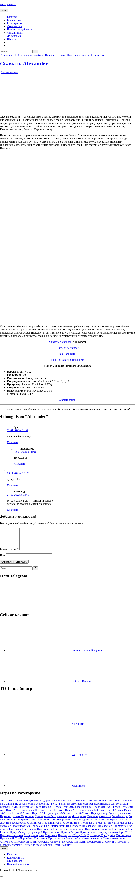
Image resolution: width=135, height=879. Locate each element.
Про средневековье (78, 54)
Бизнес (58, 800)
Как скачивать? (67, 353)
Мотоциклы (79, 816)
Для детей (117, 803)
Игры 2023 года (21, 813)
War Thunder (79, 754)
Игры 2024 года (41, 813)
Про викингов (51, 822)
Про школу (40, 838)
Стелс (69, 841)
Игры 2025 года (61, 813)
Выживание (96, 800)
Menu (4, 10)
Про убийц (80, 835)
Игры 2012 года (71, 806)
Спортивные (57, 841)
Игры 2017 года (35, 809)
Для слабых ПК (16, 35)
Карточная (27, 816)
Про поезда (60, 828)
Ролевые (71, 838)
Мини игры (64, 816)
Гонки (54, 803)
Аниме (9, 800)
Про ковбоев (73, 825)
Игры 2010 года (31, 806)
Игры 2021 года (113, 809)
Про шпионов (56, 838)
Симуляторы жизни (25, 841)
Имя (2, 555)
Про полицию (76, 828)
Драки (18, 806)
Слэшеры (43, 841)
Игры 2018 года (54, 809)
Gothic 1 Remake (81, 681)
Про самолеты (51, 832)
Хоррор (47, 844)
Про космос (105, 825)
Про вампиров (33, 822)
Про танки (51, 835)
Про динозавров (117, 822)
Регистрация (14, 23)
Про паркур (29, 828)
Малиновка (78, 785)
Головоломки (42, 803)
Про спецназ (87, 832)
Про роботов (120, 828)
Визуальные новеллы (76, 800)
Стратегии (97, 54)
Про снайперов (70, 832)
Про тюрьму (65, 835)
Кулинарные (42, 816)
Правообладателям (18, 863)
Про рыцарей (34, 832)
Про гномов (81, 822)
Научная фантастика (99, 816)
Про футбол (108, 835)
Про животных (21, 825)
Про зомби (37, 825)
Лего (53, 816)
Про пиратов (45, 828)
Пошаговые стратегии (100, 841)
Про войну (66, 822)
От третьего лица (27, 819)
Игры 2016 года (15, 809)
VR (2, 800)
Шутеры (12, 38)
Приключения (100, 819)
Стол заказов (14, 26)
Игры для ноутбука (32, 54)
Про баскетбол (15, 822)
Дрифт (89, 803)
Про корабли (89, 825)
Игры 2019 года (74, 809)
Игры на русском (55, 54)
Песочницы (45, 819)
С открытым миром (114, 838)
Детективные (102, 803)
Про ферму (94, 835)
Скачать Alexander (24, 63)
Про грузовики (98, 822)
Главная (12, 16)
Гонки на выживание (72, 803)
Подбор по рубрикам (19, 29)
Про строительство (11, 835)
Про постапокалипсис (98, 828)
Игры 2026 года (80, 813)
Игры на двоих (124, 813)
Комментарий (9, 548)
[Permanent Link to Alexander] (40, 110)
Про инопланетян (54, 825)
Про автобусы (118, 819)
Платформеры (61, 819)
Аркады (18, 800)
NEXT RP (78, 723)
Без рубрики (31, 800)
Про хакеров (123, 835)
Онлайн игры (15, 32)
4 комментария (9, 72)
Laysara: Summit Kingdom (87, 650)
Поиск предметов (81, 819)
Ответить (12, 442)
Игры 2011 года (51, 806)
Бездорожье (46, 800)
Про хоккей (7, 838)
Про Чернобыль (24, 838)
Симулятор (6, 841)
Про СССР (125, 832)
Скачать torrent (67, 399)
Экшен (67, 844)
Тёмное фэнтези (32, 844)
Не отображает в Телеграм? (67, 359)
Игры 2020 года (94, 809)
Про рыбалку (18, 832)
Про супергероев (34, 835)
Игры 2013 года (90, 806)
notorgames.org (8, 4)
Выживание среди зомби (19, 803)
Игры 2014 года (110, 806)
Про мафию (119, 825)
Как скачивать (15, 19)
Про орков (15, 828)
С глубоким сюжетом (89, 838)
